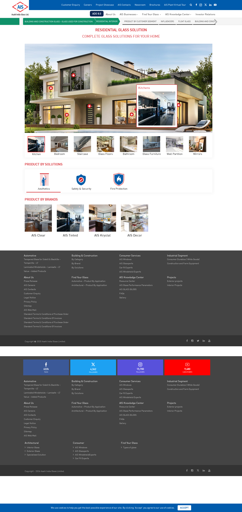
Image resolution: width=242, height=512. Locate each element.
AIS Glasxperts (126, 263)
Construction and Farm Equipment (183, 263)
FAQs (121, 293)
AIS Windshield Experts (130, 271)
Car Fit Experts (81, 458)
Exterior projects (174, 281)
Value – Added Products (35, 271)
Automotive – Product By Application (88, 281)
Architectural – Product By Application (89, 285)
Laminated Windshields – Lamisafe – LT (42, 267)
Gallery (122, 297)
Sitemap (28, 305)
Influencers (167, 21)
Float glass (184, 21)
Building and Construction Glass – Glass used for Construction (59, 21)
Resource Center (127, 281)
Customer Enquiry (70, 5)
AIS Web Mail (30, 310)
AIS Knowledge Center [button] (177, 14)
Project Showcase (105, 5)
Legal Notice (30, 297)
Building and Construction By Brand (214, 21)
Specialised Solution (35, 454)
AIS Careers (29, 285)
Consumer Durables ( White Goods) (183, 259)
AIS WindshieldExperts (84, 454)
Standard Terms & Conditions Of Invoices (43, 318)
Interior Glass (32, 447)
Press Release (30, 281)
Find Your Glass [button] (150, 14)
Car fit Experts (126, 267)
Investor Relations (205, 14)
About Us (110, 14)
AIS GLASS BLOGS (128, 289)
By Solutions (77, 267)
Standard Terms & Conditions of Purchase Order (46, 314)
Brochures (154, 5)
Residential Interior (107, 21)
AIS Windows (125, 259)
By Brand (76, 263)
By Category (77, 259)
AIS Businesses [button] (128, 14)
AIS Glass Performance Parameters (135, 285)
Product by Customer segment (140, 21)
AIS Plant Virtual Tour (175, 5)
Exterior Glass (32, 451)
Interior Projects (174, 285)
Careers (88, 5)
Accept (184, 507)
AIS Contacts (124, 5)
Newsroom (140, 5)
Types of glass (128, 447)
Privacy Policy (30, 301)
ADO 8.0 (96, 13)
